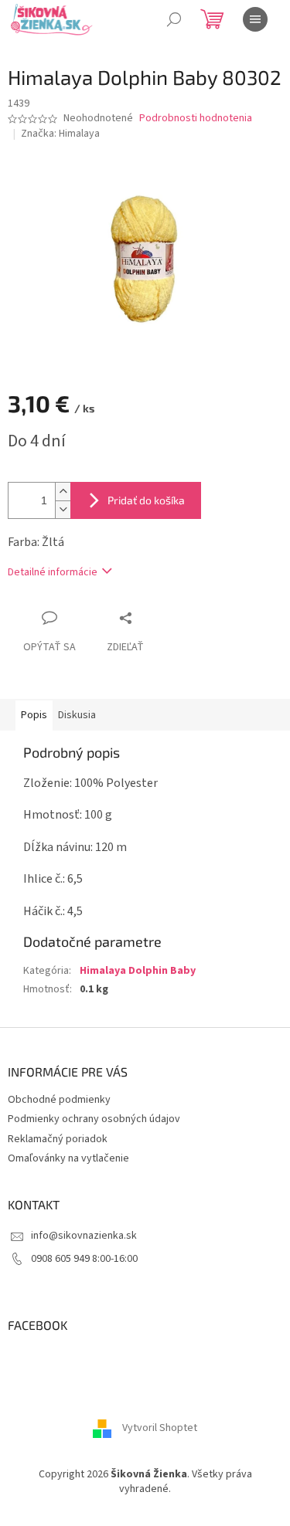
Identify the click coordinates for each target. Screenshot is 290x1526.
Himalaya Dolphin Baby (138, 970)
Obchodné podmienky (59, 1099)
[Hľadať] (174, 19)
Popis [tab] (34, 715)
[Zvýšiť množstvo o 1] (62, 491)
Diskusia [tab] (77, 715)
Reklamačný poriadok (57, 1139)
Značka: (60, 133)
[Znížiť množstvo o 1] (62, 509)
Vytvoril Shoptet (159, 1428)
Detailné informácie (52, 572)
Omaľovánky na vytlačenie (68, 1158)
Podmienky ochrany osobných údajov (94, 1119)
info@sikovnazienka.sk (84, 1235)
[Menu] (255, 19)
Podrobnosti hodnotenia (195, 118)
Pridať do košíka (146, 500)
